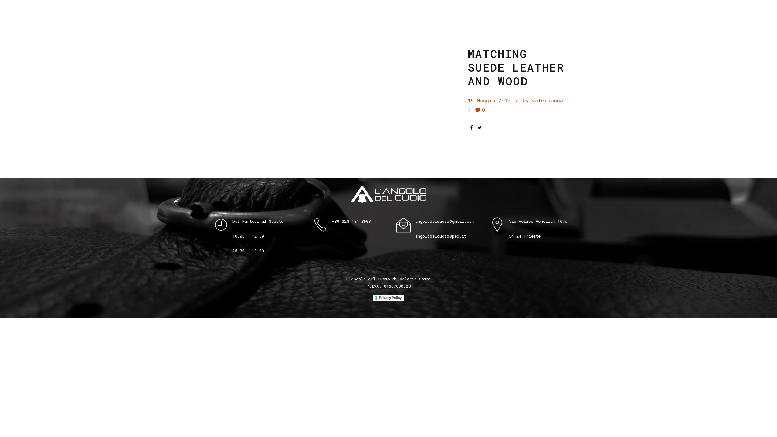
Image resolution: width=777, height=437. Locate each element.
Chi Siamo (419, 11)
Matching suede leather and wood (516, 67)
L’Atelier (457, 11)
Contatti (519, 11)
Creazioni (381, 11)
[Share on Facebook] (471, 127)
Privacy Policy (390, 298)
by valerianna (543, 100)
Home (352, 11)
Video (489, 11)
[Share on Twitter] (479, 127)
